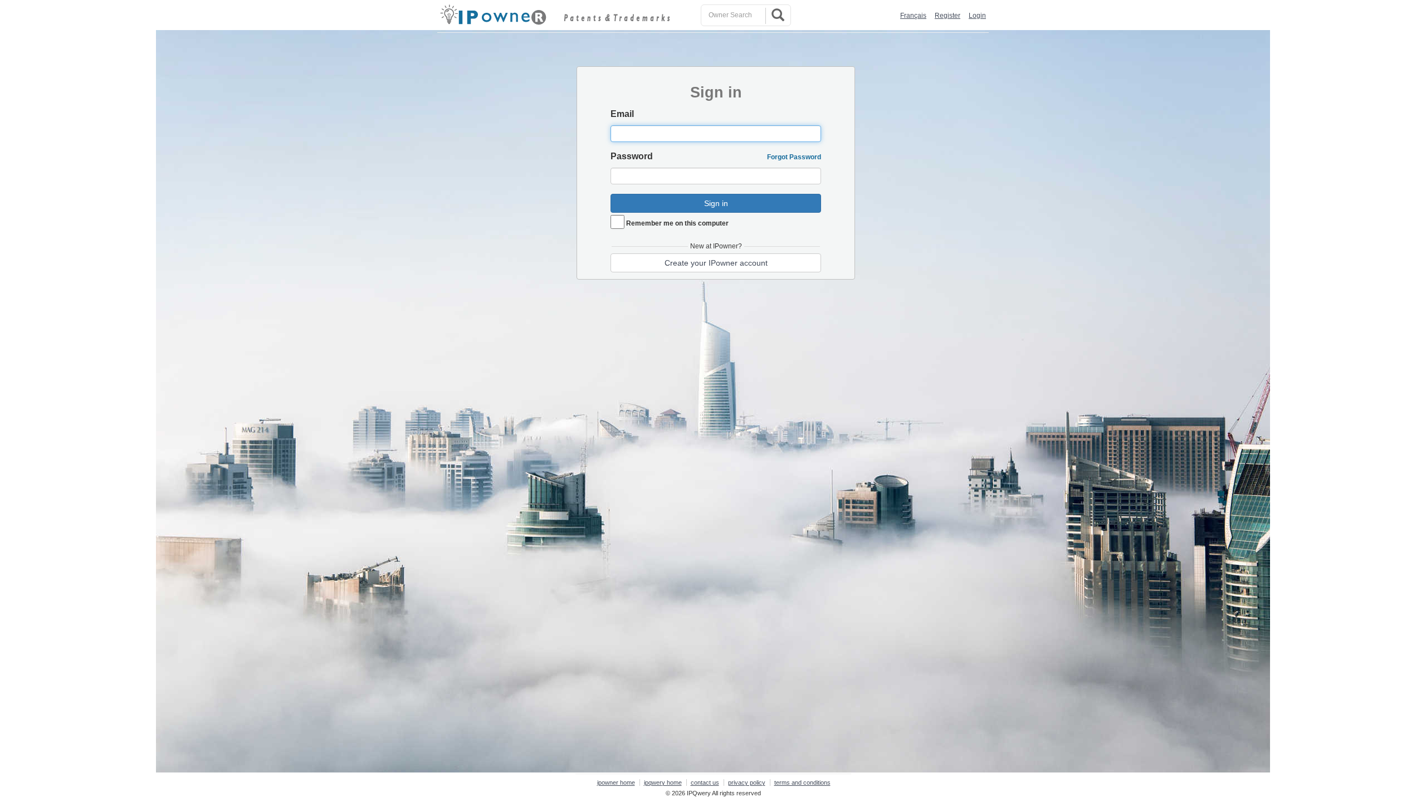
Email (622, 114)
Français (913, 15)
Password (632, 156)
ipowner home (616, 782)
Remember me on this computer (677, 223)
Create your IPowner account (716, 262)
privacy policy (746, 782)
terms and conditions (802, 782)
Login (977, 15)
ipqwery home (663, 782)
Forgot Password (794, 157)
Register (947, 15)
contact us (705, 782)
